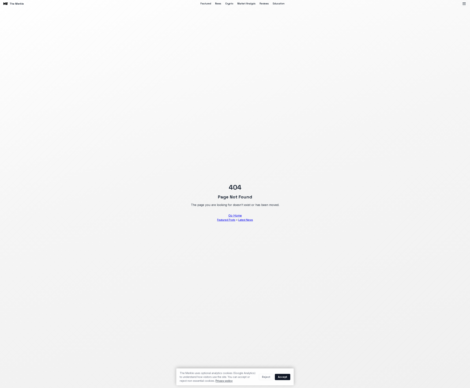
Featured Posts (226, 219)
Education (279, 3)
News (218, 3)
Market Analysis (246, 3)
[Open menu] (464, 4)
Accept (282, 376)
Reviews (264, 3)
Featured (205, 3)
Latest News (245, 219)
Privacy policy (224, 380)
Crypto (229, 3)
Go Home (235, 215)
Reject (266, 376)
